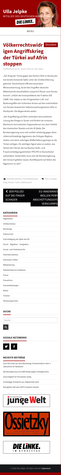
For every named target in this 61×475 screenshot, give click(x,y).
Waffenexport (26, 182)
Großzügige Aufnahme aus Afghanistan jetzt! (21, 382)
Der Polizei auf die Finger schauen (14, 195)
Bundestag (7, 229)
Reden (5, 290)
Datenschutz (8, 234)
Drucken (50, 44)
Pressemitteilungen (30, 179)
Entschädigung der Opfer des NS (16, 239)
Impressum (46, 468)
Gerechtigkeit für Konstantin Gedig (17, 377)
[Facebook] (14, 346)
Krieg (5, 182)
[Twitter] (6, 346)
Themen (6, 296)
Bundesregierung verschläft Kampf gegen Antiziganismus (26, 372)
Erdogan (53, 179)
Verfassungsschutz (10, 301)
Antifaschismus (9, 224)
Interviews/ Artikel (10, 260)
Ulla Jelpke (15, 11)
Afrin (47, 179)
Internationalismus (14, 179)
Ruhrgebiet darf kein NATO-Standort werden (21, 387)
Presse (5, 275)
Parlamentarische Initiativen (14, 270)
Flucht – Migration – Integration (16, 244)
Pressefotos (7, 280)
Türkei (17, 182)
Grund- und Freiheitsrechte (14, 249)
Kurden (11, 182)
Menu (30, 31)
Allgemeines (8, 218)
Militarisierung (9, 265)
